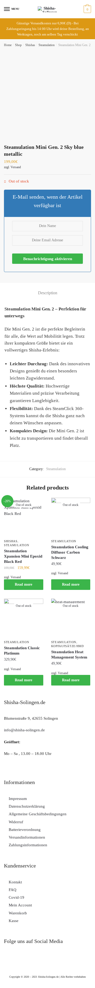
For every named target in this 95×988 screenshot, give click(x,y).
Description (47, 293)
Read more (23, 584)
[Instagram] (10, 961)
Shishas (30, 45)
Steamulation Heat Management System (69, 654)
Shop (18, 45)
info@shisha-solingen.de (24, 730)
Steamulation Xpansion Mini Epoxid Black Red (23, 556)
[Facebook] (26, 961)
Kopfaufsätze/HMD (67, 646)
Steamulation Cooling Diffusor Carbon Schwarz (69, 552)
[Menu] (7, 9)
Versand (16, 167)
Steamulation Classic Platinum (22, 650)
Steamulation (47, 45)
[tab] (47, 293)
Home (8, 45)
